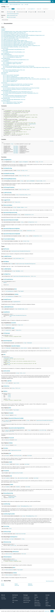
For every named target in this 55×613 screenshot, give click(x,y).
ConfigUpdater (25, 161)
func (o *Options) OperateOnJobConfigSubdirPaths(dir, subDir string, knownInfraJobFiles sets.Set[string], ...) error (26, 78)
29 (39, 8)
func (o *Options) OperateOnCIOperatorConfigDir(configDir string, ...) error (18, 77)
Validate (16, 294)
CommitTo (13, 322)
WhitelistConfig (7, 542)
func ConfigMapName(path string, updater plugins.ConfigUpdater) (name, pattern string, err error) (21, 31)
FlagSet (21, 291)
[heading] (4, 1)
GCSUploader (7, 333)
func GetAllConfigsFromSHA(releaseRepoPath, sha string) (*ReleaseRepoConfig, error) (20, 93)
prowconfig (22, 194)
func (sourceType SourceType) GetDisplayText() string (14, 96)
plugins (20, 161)
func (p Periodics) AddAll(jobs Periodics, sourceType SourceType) (16, 85)
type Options (4, 73)
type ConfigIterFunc (5, 53)
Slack (46, 600)
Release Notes (37, 602)
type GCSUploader (5, 64)
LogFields (9, 380)
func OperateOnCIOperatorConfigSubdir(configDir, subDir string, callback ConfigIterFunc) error (20, 45)
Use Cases (3, 597)
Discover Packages (4, 4)
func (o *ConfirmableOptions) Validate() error (12, 57)
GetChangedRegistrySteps (10, 178)
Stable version (41, 11)
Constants (3, 28)
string (11, 143)
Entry (19, 202)
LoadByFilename (7, 256)
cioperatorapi (16, 251)
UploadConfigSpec (15, 345)
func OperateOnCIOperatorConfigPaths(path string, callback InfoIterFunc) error (17, 44)
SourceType (15, 146)
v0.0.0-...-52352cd (6, 8)
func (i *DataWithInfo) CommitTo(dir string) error (13, 62)
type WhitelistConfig (5, 98)
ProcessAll (11, 437)
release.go (30, 583)
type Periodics (4, 82)
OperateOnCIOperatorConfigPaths (12, 228)
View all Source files (49, 581)
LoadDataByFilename (8, 306)
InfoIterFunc (29, 230)
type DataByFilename (5, 58)
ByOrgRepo (6, 261)
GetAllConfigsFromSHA (9, 513)
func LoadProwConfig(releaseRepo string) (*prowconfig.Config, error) (15, 37)
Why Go (3, 595)
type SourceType (4, 94)
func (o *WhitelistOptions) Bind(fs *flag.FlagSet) (13, 102)
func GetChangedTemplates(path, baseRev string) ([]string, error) (14, 36)
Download (36, 597)
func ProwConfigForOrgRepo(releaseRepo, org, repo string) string (14, 46)
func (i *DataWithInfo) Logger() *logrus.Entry (12, 63)
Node (41, 180)
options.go (17, 585)
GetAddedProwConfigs (9, 173)
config (25, 4)
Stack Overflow (15, 600)
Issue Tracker (36, 600)
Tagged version (32, 11)
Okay (52, 611)
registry (28, 180)
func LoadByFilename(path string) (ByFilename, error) (14, 49)
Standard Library (26, 597)
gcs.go (2, 583)
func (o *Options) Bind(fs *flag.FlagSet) (11, 75)
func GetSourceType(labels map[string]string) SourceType (15, 95)
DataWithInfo (17, 301)
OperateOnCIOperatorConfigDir (11, 219)
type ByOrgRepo (4, 50)
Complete (11, 413)
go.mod (11, 11)
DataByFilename (7, 299)
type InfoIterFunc (4, 72)
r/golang (47, 602)
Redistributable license (22, 11)
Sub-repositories (26, 598)
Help (13, 602)
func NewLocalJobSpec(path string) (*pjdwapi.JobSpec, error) (14, 40)
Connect (47, 595)
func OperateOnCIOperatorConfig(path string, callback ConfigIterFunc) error (16, 41)
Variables (3, 30)
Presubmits (6, 470)
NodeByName (32, 180)
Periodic (19, 450)
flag (19, 291)
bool (8, 284)
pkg (22, 4)
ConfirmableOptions (8, 279)
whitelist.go (30, 585)
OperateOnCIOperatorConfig (10, 212)
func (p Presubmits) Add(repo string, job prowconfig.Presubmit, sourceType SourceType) (21, 87)
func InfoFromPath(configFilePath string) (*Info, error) (14, 69)
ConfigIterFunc (28, 214)
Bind (16, 289)
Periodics (6, 448)
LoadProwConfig (7, 192)
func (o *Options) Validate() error (10, 81)
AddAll (10, 462)
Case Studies (3, 598)
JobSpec (22, 207)
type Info (3, 68)
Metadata (11, 357)
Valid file (11, 11)
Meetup (47, 603)
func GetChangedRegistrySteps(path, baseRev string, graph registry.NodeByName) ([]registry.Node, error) (23, 35)
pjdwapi (18, 207)
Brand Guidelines (37, 603)
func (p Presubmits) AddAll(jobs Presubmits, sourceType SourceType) (17, 89)
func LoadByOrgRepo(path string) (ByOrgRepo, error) (14, 52)
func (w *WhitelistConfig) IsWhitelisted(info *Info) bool (14, 99)
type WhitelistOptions (5, 100)
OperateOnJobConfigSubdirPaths (17, 428)
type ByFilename (4, 48)
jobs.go (2, 585)
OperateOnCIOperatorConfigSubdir (12, 233)
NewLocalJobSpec (8, 205)
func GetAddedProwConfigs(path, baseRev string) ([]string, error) (14, 34)
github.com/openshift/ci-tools (15, 4)
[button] (7, 11)
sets (40, 430)
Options (5, 282)
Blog (35, 598)
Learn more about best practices (13, 13)
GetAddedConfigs (8, 168)
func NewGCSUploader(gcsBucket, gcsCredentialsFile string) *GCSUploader (18, 66)
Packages (25, 595)
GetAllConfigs (7, 503)
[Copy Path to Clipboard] (27, 4)
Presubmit (21, 472)
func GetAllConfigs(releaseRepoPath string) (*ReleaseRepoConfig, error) (17, 91)
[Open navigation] (53, 1)
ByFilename (6, 248)
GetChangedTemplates (9, 187)
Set (42, 430)
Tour (13, 598)
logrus (16, 202)
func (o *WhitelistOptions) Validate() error (11, 103)
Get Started (15, 595)
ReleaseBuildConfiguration (24, 251)
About (35, 595)
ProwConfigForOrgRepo (9, 239)
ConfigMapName (7, 159)
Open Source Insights (12, 17)
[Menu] (27, 20)
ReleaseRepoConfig (8, 493)
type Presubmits (4, 86)
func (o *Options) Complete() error (10, 76)
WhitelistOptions (8, 556)
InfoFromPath (7, 370)
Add (10, 453)
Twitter (47, 597)
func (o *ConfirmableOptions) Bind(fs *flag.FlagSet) (13, 55)
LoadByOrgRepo (7, 268)
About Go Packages (26, 600)
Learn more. (47, 611)
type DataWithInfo (5, 60)
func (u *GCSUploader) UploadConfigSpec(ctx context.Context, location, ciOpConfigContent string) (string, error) (26, 67)
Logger (13, 328)
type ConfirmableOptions (6, 54)
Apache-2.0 (33, 8)
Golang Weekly (48, 605)
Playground (14, 597)
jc (5, 431)
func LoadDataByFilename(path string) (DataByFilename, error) (16, 59)
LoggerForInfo (7, 199)
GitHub (47, 598)
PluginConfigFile (32, 123)
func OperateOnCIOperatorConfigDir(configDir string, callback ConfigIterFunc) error (18, 43)
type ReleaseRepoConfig (6, 90)
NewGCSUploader (8, 340)
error (42, 161)
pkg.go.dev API (26, 602)
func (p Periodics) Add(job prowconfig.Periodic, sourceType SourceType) (18, 84)
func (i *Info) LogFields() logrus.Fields (10, 71)
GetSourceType (7, 531)
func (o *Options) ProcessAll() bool (10, 80)
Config (26, 194)
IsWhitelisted (15, 551)
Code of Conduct (37, 605)
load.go (16, 583)
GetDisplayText (13, 536)
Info (13, 202)
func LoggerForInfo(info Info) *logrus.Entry (10, 39)
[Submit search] (50, 1)
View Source (51, 107)
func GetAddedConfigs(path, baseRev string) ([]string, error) (13, 32)
